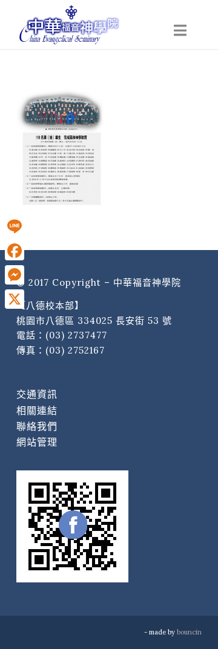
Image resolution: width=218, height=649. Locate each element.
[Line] (14, 226)
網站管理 (37, 442)
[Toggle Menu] (180, 30)
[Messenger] (14, 275)
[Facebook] (14, 251)
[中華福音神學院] (90, 24)
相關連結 (37, 410)
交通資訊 (37, 394)
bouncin (189, 632)
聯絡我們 (37, 426)
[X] (14, 299)
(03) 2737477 (76, 335)
